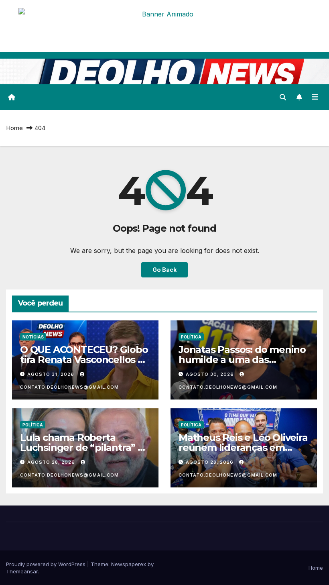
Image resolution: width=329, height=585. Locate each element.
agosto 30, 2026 (211, 374)
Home (14, 128)
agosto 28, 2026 (52, 462)
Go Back (164, 269)
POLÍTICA (191, 336)
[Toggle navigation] (315, 97)
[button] (283, 97)
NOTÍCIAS (33, 336)
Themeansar (22, 571)
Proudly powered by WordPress (46, 564)
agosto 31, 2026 (51, 374)
